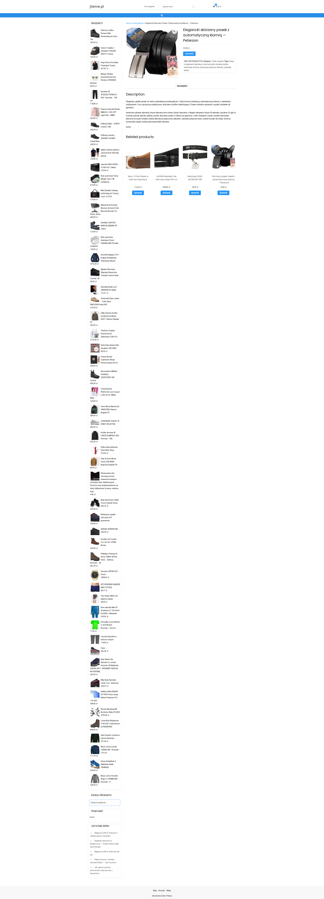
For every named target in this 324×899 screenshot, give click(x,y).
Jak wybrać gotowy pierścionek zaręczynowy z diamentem (101, 870)
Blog (155, 890)
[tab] (182, 86)
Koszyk (162, 890)
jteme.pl (97, 6)
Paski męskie (138, 23)
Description (182, 86)
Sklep (168, 890)
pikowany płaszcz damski (211, 67)
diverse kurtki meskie (212, 64)
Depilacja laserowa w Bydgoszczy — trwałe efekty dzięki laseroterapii (104, 844)
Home (128, 23)
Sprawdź (189, 54)
